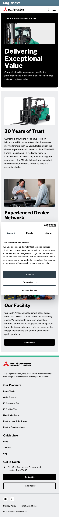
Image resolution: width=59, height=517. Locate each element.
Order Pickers (9, 397)
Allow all (29, 274)
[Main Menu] (54, 9)
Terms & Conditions (27, 506)
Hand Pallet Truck (11, 415)
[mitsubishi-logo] (13, 9)
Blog (5, 453)
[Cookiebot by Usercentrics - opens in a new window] (44, 225)
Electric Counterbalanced (14, 427)
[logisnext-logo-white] (11, 3)
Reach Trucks (9, 391)
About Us (7, 447)
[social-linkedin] (12, 499)
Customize (28, 282)
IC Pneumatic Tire (11, 403)
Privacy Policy (9, 506)
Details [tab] (29, 233)
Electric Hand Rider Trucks (15, 421)
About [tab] (48, 233)
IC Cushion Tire (10, 409)
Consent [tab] (10, 233)
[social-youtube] (5, 499)
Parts (5, 441)
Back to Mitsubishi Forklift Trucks (21, 18)
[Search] (47, 9)
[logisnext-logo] (17, 363)
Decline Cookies (29, 290)
